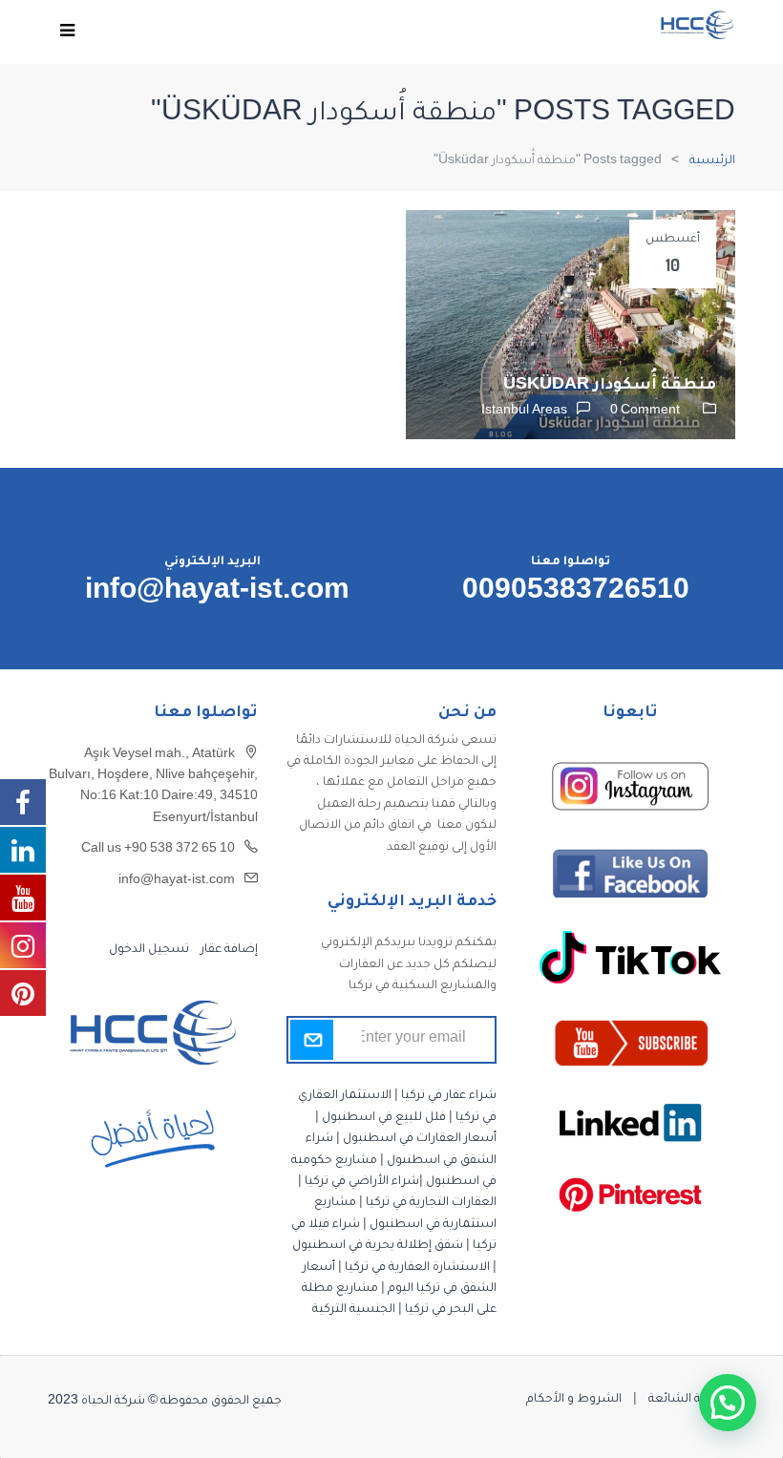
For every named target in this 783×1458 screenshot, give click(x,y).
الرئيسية (712, 161)
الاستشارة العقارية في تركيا (417, 1268)
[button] (727, 1402)
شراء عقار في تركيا (449, 1096)
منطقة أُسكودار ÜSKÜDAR (609, 385)
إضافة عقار (228, 950)
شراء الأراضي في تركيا (362, 1182)
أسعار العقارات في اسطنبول (420, 1139)
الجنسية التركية (353, 1310)
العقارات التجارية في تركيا (431, 1203)
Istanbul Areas (524, 411)
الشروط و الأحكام (574, 1399)
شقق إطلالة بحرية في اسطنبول (377, 1246)
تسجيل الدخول (149, 950)
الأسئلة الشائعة (691, 1399)
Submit (311, 1040)
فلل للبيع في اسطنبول (384, 1118)
